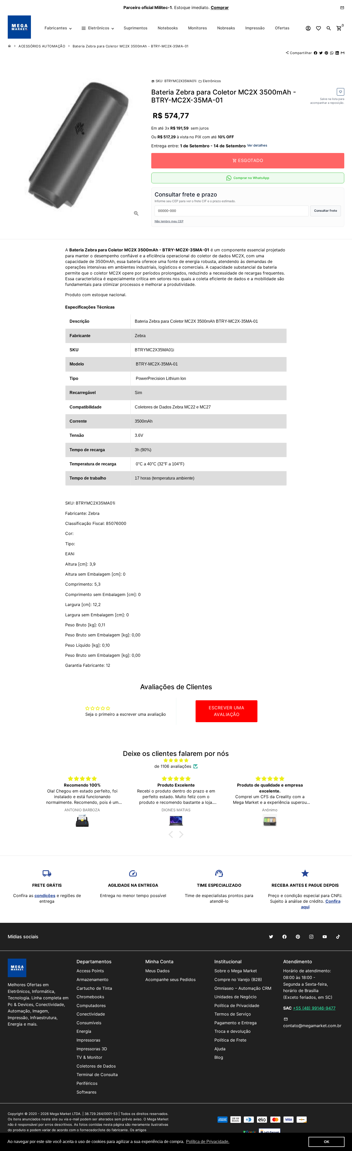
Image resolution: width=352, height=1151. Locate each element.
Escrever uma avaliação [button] (226, 711)
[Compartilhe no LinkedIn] (337, 53)
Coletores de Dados (96, 1066)
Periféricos (87, 1083)
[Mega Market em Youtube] (325, 937)
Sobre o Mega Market (235, 970)
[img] (176, 760)
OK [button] (326, 1142)
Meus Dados (157, 970)
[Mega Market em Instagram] (311, 937)
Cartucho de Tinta (94, 988)
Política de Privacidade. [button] (207, 1141)
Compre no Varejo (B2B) (238, 979)
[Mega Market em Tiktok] (338, 937)
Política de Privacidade (236, 1005)
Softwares (86, 1092)
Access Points (90, 970)
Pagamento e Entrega (235, 1022)
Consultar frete (325, 210)
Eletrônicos (209, 81)
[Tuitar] (321, 53)
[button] (172, 834)
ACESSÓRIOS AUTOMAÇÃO (42, 46)
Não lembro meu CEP (169, 221)
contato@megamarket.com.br (312, 1022)
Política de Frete (230, 1040)
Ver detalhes (257, 145)
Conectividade (91, 1014)
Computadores (91, 1005)
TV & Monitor (89, 1057)
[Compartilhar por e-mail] (342, 53)
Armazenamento (92, 979)
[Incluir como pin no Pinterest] (326, 53)
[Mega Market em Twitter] (271, 937)
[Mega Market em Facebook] (284, 937)
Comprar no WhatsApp (251, 178)
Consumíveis (89, 1022)
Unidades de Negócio (235, 996)
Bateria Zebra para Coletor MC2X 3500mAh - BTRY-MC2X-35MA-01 (131, 46)
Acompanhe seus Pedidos (170, 979)
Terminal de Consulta (97, 1074)
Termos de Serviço (232, 1014)
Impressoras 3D (92, 1048)
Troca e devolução (232, 1031)
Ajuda (219, 1048)
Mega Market (60, 1114)
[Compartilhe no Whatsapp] (331, 53)
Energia (84, 1031)
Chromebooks (90, 996)
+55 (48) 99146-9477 (314, 1008)
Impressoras (88, 1040)
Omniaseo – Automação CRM (242, 988)
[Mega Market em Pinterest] (298, 937)
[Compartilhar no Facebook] (315, 53)
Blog (218, 1057)
